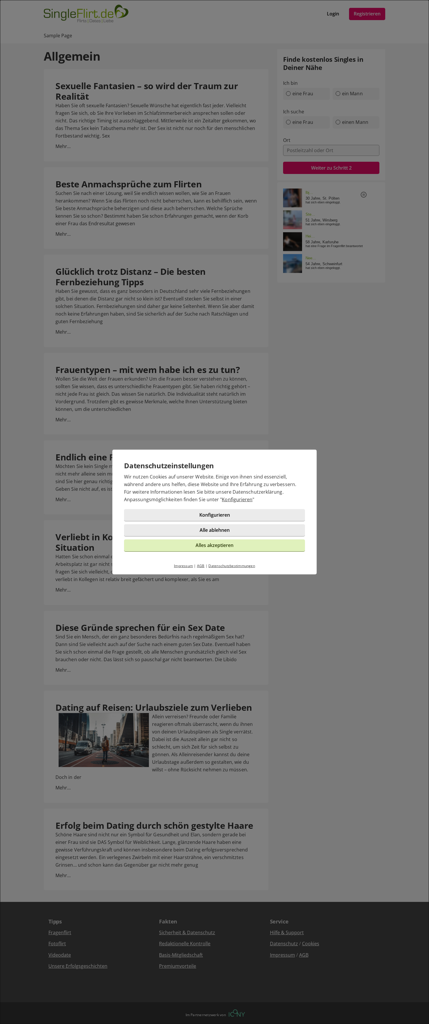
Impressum (183, 565)
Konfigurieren (237, 499)
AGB (201, 565)
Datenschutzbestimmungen (231, 565)
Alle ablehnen (215, 530)
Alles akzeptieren (214, 545)
